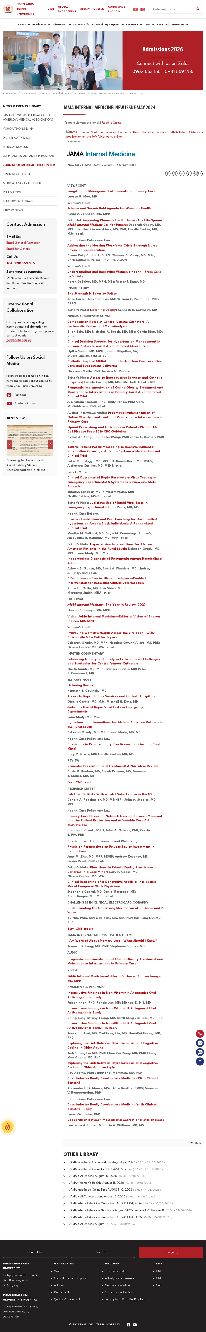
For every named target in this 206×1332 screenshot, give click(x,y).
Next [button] (50, 444)
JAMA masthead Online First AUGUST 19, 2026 (116, 1169)
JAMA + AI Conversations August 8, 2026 (112, 1196)
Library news (13, 210)
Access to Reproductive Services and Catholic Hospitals (111, 696)
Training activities (18, 174)
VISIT (51, 9)
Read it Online (111, 122)
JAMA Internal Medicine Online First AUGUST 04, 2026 (121, 1203)
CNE (159, 1278)
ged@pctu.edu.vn (18, 340)
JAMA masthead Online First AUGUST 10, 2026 (115, 1189)
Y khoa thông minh (18, 129)
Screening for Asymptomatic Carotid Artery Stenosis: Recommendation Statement (26, 465)
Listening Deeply (80, 685)
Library (85, 9)
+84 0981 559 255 (20, 263)
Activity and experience (119, 1278)
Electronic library (18, 201)
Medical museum (16, 147)
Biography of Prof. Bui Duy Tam (125, 1299)
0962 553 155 (146, 71)
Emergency (171, 1252)
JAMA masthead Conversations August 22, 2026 (117, 1162)
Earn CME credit (80, 782)
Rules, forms (13, 192)
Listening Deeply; (104, 310)
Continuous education (119, 1292)
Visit (57, 1271)
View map (102, 1252)
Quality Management (67, 1299)
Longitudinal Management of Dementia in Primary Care (111, 191)
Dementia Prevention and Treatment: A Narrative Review (112, 766)
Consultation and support (70, 1278)
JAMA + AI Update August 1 (102, 1224)
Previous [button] (9, 444)
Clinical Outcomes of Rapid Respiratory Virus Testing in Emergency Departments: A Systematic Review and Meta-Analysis (112, 482)
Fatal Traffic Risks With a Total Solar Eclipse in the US (109, 794)
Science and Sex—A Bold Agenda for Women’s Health (109, 208)
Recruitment (61, 1292)
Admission (60, 1285)
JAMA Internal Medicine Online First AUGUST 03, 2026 (120, 1217)
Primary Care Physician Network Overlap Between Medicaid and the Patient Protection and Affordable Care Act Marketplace (114, 821)
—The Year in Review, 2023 (106, 604)
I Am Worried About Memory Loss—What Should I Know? (112, 940)
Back (198, 1143)
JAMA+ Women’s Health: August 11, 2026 (111, 1183)
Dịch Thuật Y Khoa (17, 138)
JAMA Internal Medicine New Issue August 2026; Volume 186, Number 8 (131, 1210)
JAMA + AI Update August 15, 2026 (107, 1176)
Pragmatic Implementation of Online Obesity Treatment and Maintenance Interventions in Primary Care (115, 417)
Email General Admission (23, 243)
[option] (30, 449)
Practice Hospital (115, 1271)
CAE (159, 1285)
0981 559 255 (179, 71)
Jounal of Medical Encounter (29, 165)
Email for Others (18, 249)
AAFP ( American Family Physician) (28, 156)
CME (159, 1271)
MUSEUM (98, 9)
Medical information (117, 1285)
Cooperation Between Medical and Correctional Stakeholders (115, 1120)
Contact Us (35, 1252)
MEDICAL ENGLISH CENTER (22, 183)
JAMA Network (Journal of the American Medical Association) (28, 117)
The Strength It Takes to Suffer (92, 293)
